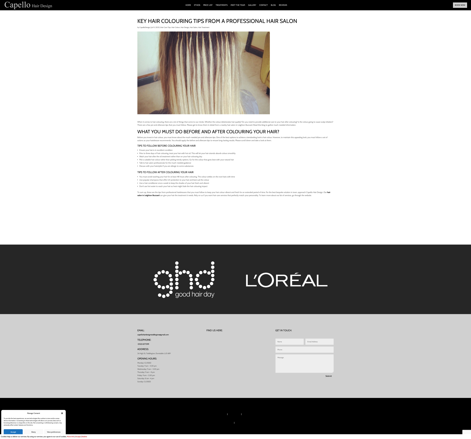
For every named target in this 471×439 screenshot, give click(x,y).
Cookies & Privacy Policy (224, 423)
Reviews (283, 5)
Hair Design (185, 27)
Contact (263, 5)
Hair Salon (193, 27)
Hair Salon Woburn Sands (217, 414)
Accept (13, 432)
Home (188, 5)
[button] (62, 413)
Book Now (460, 5)
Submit (329, 376)
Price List (208, 5)
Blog (273, 5)
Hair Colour (175, 27)
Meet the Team (238, 5)
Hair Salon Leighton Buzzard (253, 414)
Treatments (222, 5)
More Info (70, 436)
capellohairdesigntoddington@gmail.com (153, 335)
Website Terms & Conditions (245, 423)
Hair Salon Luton (234, 414)
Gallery (252, 5)
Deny (33, 432)
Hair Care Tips (165, 27)
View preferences (53, 432)
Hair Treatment (203, 27)
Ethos (197, 5)
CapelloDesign (145, 27)
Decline (84, 436)
